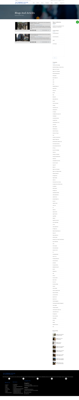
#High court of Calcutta (56, 69)
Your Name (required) (55, 33)
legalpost (54, 218)
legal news (54, 209)
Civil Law (15, 387)
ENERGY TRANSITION (56, 139)
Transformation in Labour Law (57, 309)
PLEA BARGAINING (55, 254)
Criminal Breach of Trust (56, 122)
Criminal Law (15, 384)
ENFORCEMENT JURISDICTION (57, 141)
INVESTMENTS (55, 188)
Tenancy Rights (55, 305)
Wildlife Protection (55, 324)
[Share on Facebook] (30, 30)
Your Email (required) (55, 36)
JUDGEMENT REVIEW (56, 192)
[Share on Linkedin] (33, 30)
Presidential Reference (56, 258)
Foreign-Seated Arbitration (56, 156)
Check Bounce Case (55, 107)
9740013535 (27, 393)
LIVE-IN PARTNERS (55, 222)
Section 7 (54, 275)
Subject (54, 40)
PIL (53, 252)
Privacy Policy (8, 389)
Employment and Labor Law (17, 389)
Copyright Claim (55, 120)
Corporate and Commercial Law (18, 386)
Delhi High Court (55, 128)
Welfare (54, 320)
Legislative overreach (56, 220)
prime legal (54, 262)
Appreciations (54, 88)
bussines (54, 101)
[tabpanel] (22, 26)
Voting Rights (54, 318)
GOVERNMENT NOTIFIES (56, 160)
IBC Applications (55, 175)
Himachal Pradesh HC (56, 173)
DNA (53, 135)
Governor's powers (55, 162)
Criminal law (54, 124)
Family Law (15, 385)
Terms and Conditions (9, 392)
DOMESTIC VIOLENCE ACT (56, 137)
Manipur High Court (55, 235)
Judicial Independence (56, 194)
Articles (54, 92)
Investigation (54, 186)
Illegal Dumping (55, 177)
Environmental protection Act (57, 145)
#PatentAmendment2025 (56, 73)
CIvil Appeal (54, 111)
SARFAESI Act (55, 271)
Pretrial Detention (55, 260)
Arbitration (54, 90)
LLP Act (54, 224)
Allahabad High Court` (56, 86)
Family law (54, 152)
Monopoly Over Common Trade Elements (58, 239)
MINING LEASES (55, 237)
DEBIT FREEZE (55, 126)
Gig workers (54, 158)
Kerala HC (54, 201)
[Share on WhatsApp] (35, 30)
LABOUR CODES (55, 203)
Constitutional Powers (56, 118)
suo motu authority (55, 294)
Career (7, 390)
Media (7, 391)
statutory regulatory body (56, 290)
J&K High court (55, 190)
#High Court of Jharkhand (56, 71)
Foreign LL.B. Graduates (56, 154)
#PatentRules (54, 75)
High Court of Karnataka (56, 169)
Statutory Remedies (55, 292)
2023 (53, 84)
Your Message (55, 43)
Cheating (54, 105)
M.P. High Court (55, 228)
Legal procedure (55, 211)
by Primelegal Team (39, 36)
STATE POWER (55, 288)
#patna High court (55, 77)
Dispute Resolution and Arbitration (18, 388)
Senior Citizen (54, 279)
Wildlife (54, 322)
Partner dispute (55, 245)
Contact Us (7, 388)
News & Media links (55, 241)
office (53, 243)
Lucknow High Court (55, 226)
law (53, 207)
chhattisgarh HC (55, 109)
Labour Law (54, 205)
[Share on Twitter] (32, 30)
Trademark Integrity (55, 307)
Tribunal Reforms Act (55, 311)
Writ (53, 326)
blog (53, 94)
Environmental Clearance (56, 143)
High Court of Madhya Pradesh (57, 171)
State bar (54, 286)
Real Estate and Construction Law (18, 393)
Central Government (55, 103)
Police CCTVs (54, 256)
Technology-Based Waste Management (58, 303)
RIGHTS (54, 269)
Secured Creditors (55, 277)
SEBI (53, 273)
